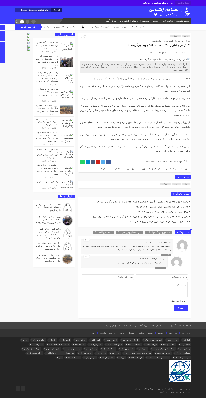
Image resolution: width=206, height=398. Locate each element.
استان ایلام (96, 340)
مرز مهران (102, 353)
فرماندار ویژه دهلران (32, 349)
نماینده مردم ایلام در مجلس (159, 358)
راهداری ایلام (185, 349)
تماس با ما (168, 21)
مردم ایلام (115, 353)
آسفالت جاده (172, 340)
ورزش (112, 333)
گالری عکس (170, 325)
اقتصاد (156, 21)
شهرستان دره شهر (73, 349)
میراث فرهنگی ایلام (182, 358)
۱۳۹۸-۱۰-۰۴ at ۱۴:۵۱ (147, 259)
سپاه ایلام (143, 349)
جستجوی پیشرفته (112, 325)
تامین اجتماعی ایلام (115, 344)
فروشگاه (144, 325)
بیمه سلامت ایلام (134, 344)
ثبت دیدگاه (181, 308)
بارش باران (185, 344)
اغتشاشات (66, 340)
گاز (60, 358)
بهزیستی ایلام (152, 344)
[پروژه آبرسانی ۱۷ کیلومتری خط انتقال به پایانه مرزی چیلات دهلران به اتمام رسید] (54, 110)
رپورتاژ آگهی (111, 21)
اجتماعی (124, 21)
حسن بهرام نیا (96, 344)
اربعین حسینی (111, 340)
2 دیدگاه (103, 168)
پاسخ (86, 239)
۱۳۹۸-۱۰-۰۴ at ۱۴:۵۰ (153, 242)
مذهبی (121, 333)
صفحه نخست (183, 21)
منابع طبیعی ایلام (35, 353)
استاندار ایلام (80, 340)
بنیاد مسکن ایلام (169, 344)
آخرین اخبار (186, 333)
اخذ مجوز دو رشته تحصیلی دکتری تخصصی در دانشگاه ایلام (162, 207)
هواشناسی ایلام (136, 358)
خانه (186, 36)
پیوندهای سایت (130, 325)
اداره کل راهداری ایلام (131, 340)
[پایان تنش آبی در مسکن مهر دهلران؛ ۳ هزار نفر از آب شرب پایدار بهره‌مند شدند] (54, 95)
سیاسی (145, 21)
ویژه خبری (172, 333)
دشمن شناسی (37, 344)
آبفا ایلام (187, 340)
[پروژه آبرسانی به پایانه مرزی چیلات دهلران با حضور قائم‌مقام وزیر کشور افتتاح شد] (54, 62)
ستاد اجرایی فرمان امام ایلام (163, 349)
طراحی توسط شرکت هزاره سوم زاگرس (175, 392)
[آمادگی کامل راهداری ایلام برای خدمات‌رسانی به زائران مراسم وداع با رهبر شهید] (54, 171)
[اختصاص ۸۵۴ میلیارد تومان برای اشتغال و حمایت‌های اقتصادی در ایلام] (54, 123)
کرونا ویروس (91, 358)
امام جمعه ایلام (38, 340)
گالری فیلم (156, 325)
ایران (186, 184)
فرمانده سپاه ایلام (183, 353)
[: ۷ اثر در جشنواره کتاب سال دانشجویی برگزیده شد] (85, 52)
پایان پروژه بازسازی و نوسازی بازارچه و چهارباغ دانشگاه (163, 212)
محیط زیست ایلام (163, 353)
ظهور (144, 168)
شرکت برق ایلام (127, 349)
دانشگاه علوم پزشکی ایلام (59, 344)
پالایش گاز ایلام (107, 358)
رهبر (93, 333)
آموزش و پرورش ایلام (153, 340)
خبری (176, 184)
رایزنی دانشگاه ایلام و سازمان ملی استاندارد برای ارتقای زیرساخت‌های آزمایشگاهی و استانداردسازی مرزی (140, 217)
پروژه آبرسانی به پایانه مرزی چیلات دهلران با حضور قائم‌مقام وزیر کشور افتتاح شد (58, 27)
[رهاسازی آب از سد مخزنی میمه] (54, 184)
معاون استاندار (85, 353)
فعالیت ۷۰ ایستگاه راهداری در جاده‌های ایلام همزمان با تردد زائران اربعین (128, 27)
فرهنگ (135, 21)
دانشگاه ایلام (79, 344)
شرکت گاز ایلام (109, 349)
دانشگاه (175, 36)
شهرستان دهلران (52, 349)
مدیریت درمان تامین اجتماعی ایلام (138, 353)
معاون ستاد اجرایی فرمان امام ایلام (61, 353)
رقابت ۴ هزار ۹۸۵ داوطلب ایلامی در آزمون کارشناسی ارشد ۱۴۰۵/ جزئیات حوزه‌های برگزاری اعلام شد (142, 202)
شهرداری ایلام (91, 349)
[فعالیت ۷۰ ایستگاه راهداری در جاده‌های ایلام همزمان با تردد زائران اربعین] (54, 47)
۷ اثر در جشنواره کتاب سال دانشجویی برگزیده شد (158, 45)
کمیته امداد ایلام (73, 358)
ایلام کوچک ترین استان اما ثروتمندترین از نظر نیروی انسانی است (159, 221)
